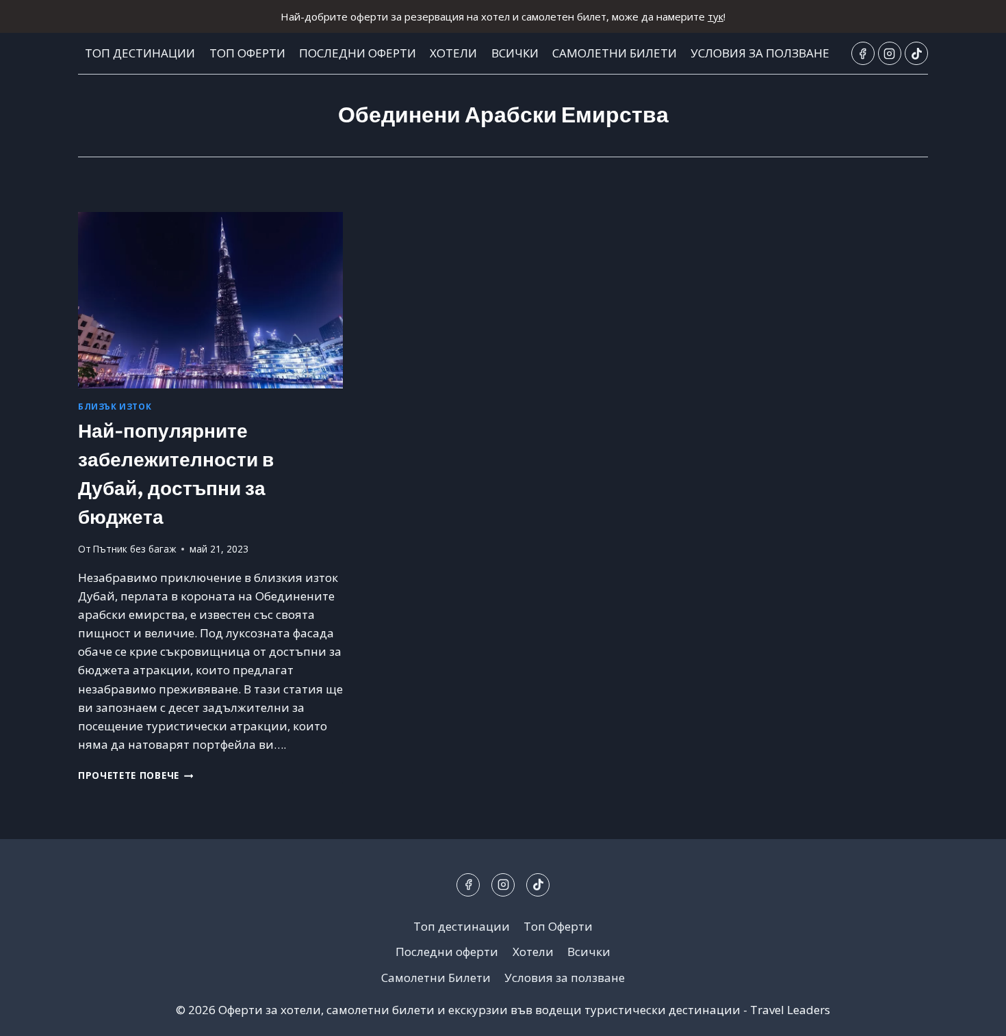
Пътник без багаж (134, 548)
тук (715, 16)
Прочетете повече (135, 775)
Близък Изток (114, 406)
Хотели (453, 53)
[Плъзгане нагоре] (971, 1015)
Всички (515, 53)
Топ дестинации (140, 53)
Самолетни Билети (614, 53)
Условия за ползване (760, 53)
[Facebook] (863, 53)
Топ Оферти (247, 53)
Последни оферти (357, 53)
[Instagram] (889, 53)
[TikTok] (916, 53)
